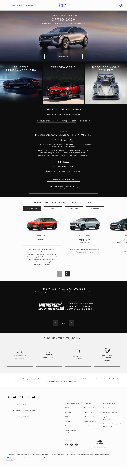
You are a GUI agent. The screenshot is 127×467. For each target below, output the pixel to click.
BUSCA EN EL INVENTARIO (63, 179)
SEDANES (74, 209)
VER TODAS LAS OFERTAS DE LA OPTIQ (62, 187)
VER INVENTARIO (63, 56)
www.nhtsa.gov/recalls (54, 381)
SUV (53, 209)
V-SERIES (95, 209)
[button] (72, 140)
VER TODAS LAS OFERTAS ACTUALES (62, 114)
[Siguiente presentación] (67, 274)
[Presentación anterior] (55, 323)
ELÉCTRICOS (32, 209)
